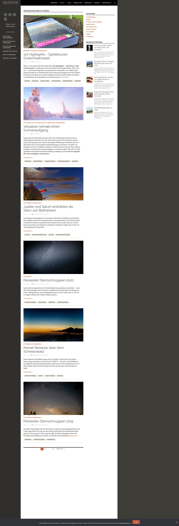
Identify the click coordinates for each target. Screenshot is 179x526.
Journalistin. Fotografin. (10, 3)
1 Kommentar (37, 62)
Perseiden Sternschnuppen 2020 (48, 280)
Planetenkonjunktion (39, 234)
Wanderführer (67, 81)
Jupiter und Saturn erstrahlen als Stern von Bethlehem (48, 208)
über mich (54, 2)
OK (136, 522)
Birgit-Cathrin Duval (10, 2)
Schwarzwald (42, 50)
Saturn (51, 234)
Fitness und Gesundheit (94, 22)
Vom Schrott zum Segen (9, 58)
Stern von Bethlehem (63, 234)
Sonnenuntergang (63, 161)
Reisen (88, 34)
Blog (69, 2)
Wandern (77, 81)
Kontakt (97, 2)
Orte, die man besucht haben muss (43, 122)
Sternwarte (51, 439)
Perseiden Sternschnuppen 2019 (48, 421)
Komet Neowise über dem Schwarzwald (43, 349)
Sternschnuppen (62, 302)
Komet (41, 375)
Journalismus (36, 203)
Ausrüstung (90, 24)
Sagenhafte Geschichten (10, 51)
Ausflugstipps (91, 29)
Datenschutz (106, 2)
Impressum (88, 2)
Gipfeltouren (45, 81)
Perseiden (52, 302)
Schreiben (89, 36)
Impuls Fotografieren (9, 54)
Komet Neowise (50, 375)
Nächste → (60, 449)
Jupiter (27, 234)
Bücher (26, 50)
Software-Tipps (91, 27)
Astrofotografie (30, 302)
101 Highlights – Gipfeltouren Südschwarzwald (45, 56)
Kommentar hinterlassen (41, 214)
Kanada (88, 19)
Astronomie (42, 302)
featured (35, 81)
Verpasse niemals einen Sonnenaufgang (41, 128)
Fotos (62, 2)
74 (53, 449)
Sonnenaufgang (50, 161)
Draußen (28, 161)
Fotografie (33, 50)
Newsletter (78, 2)
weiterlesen (65, 77)
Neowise (60, 375)
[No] (177, 522)
